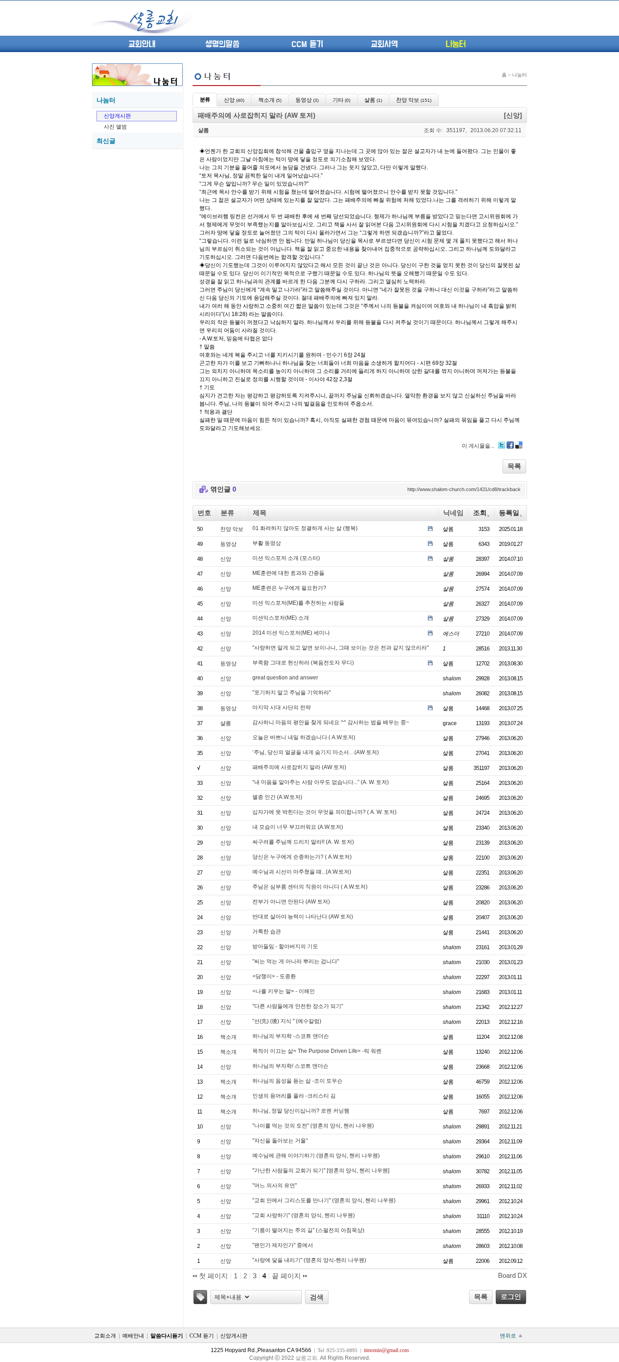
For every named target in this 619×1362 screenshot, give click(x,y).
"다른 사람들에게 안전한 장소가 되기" (297, 1006)
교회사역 (384, 44)
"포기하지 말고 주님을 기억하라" (291, 692)
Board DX (512, 1275)
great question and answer (285, 677)
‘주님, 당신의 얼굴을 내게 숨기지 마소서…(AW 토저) (315, 752)
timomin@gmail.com (386, 1350)
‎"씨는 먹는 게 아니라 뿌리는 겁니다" (295, 961)
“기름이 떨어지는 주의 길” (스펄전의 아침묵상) (308, 1230)
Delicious (518, 445)
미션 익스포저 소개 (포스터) (286, 558)
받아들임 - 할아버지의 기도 (285, 946)
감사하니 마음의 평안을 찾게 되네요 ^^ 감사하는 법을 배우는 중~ (330, 722)
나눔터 (455, 44)
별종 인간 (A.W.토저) (277, 797)
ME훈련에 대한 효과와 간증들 (288, 573)
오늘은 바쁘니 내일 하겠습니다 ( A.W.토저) (303, 737)
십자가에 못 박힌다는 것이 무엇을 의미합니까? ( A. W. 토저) (324, 812)
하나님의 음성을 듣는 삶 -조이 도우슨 (297, 1081)
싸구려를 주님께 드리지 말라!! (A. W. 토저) (303, 842)
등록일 (509, 512)
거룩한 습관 (266, 931)
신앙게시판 (117, 116)
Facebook (510, 445)
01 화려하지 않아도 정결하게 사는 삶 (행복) (305, 528)
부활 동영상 (266, 543)
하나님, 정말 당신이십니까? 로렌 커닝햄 (300, 1111)
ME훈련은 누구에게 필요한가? (289, 588)
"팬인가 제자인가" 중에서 (282, 1245)
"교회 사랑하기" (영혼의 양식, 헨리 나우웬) (303, 1215)
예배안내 (133, 1336)
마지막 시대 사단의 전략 (281, 707)
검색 (317, 1297)
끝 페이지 (287, 1276)
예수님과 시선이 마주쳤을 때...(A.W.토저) (301, 872)
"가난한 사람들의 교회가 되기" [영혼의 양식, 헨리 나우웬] (320, 1170)
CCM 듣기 (307, 44)
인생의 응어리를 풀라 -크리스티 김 (294, 1096)
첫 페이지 (212, 1276)
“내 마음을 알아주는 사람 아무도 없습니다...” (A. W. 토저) (320, 782)
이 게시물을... (478, 446)
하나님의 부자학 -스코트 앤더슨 (290, 1036)
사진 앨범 (115, 127)
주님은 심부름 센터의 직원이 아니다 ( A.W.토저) (310, 887)
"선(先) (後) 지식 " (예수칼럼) (286, 1021)
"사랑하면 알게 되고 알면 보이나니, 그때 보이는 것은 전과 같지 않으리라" (340, 648)
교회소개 (105, 1336)
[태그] (200, 1297)
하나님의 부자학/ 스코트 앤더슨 (290, 1066)
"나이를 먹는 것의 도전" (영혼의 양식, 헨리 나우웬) (313, 1126)
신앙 (225, 559)
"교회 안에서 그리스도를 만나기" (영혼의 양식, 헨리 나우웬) (324, 1200)
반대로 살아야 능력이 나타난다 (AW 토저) (302, 916)
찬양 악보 (231, 529)
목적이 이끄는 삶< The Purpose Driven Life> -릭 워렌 (317, 1051)
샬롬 (225, 723)
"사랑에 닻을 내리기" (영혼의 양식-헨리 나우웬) (309, 1260)
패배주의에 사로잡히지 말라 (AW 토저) (299, 767)
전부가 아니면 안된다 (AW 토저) (291, 901)
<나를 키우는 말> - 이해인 (283, 991)
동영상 (228, 544)
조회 (480, 512)
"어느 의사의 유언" (274, 1185)
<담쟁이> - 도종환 (274, 976)
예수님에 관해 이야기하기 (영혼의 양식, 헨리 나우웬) (316, 1155)
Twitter (501, 445)
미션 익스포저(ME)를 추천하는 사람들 (298, 603)
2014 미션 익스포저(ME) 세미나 (291, 633)
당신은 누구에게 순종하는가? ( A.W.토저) (302, 857)
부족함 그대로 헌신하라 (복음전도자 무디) (303, 662)
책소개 (228, 1037)
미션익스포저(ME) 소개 (280, 618)
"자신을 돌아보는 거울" (280, 1140)
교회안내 (141, 44)
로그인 (511, 1296)
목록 (514, 466)
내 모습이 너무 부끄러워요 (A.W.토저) (297, 827)
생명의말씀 (222, 44)
